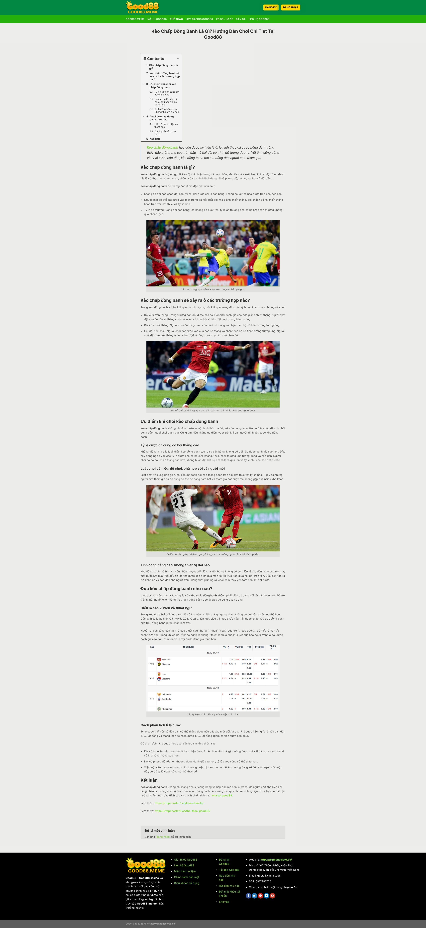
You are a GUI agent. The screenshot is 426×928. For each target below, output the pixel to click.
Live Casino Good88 (199, 19)
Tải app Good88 (229, 869)
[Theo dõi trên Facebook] (248, 896)
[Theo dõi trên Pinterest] (260, 896)
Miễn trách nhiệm (185, 871)
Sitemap (224, 901)
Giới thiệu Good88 (185, 859)
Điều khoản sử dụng (186, 883)
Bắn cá (241, 19)
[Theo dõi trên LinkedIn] (266, 896)
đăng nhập (163, 836)
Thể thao (176, 19)
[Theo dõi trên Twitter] (254, 896)
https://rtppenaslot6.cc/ (276, 859)
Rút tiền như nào (229, 885)
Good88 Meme (135, 19)
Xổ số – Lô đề (224, 19)
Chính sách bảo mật (186, 877)
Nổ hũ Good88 (157, 19)
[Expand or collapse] (178, 58)
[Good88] (142, 7)
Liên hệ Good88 (184, 865)
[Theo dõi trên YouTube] (272, 896)
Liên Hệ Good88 (259, 19)
